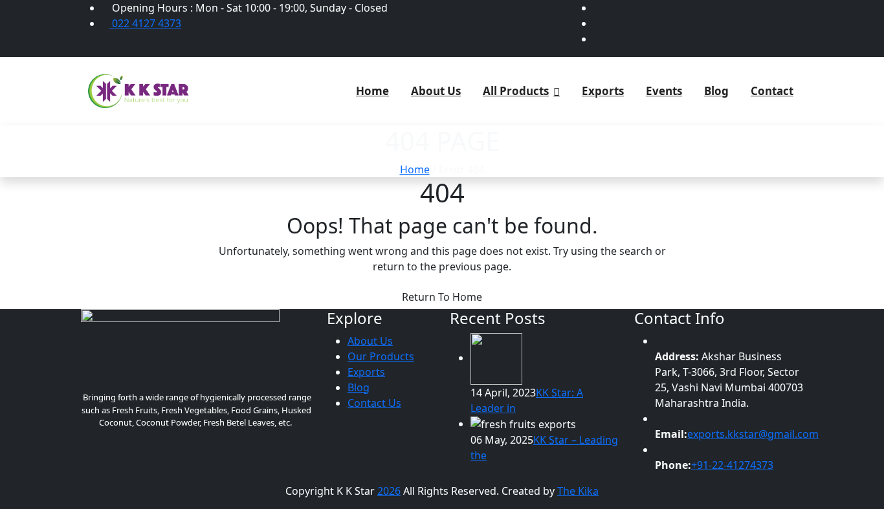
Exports (603, 90)
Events (664, 90)
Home (372, 90)
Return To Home (442, 297)
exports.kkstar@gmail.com (753, 434)
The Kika (578, 491)
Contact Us (374, 403)
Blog (716, 90)
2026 (389, 491)
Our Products (381, 356)
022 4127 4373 (145, 23)
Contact (772, 90)
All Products (516, 90)
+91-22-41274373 (732, 465)
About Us (436, 90)
